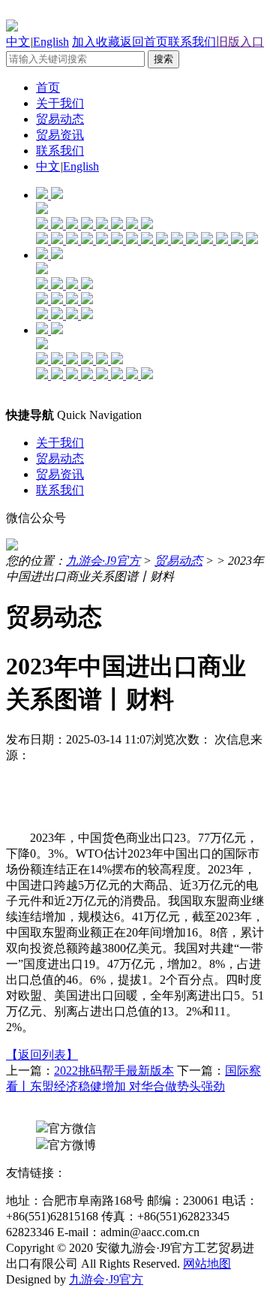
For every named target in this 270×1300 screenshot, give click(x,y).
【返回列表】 (42, 1054)
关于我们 (60, 103)
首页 (48, 87)
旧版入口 (240, 41)
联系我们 (192, 41)
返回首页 (144, 41)
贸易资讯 (60, 134)
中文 (18, 41)
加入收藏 (96, 41)
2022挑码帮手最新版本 (114, 1070)
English (51, 41)
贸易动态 (60, 119)
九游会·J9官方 (103, 560)
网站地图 (207, 1263)
